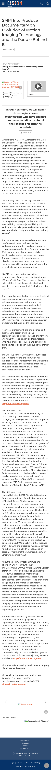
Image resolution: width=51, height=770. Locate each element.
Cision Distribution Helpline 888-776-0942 (26, 754)
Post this (27, 133)
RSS (27, 763)
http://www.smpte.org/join (27, 658)
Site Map (20, 763)
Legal (12, 763)
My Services (24, 748)
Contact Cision (25, 741)
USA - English (8, 49)
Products (25, 743)
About (25, 746)
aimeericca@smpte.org (14, 684)
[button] (41, 3)
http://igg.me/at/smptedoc (15, 403)
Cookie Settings (35, 763)
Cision (29, 766)
